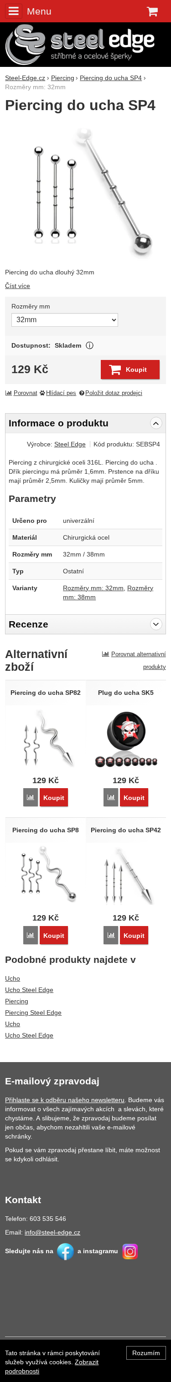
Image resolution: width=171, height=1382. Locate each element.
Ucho (12, 978)
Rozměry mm (30, 306)
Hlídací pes (61, 393)
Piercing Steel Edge (33, 1012)
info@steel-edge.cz (52, 1232)
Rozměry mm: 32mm (93, 588)
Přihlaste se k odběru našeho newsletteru (64, 1100)
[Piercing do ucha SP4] (85, 191)
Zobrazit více (89, 345)
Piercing (16, 1001)
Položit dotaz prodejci (113, 393)
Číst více (17, 285)
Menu (39, 11)
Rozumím (146, 1353)
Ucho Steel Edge (29, 989)
